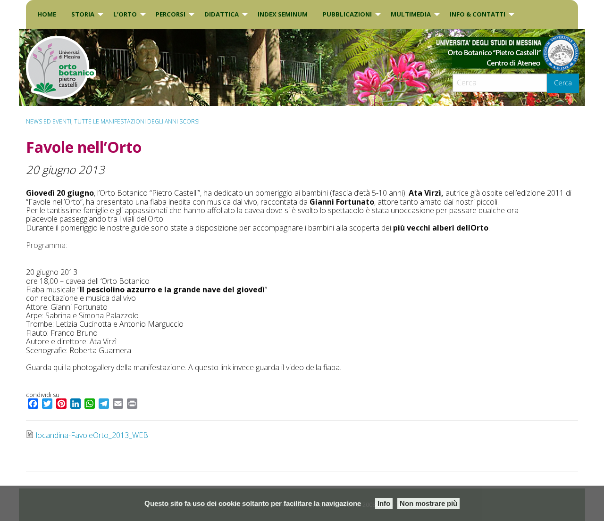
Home (46, 14)
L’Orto (125, 14)
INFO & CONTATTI (477, 14)
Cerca (563, 82)
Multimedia (411, 14)
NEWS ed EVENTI (48, 121)
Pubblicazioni (347, 14)
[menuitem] (47, 14)
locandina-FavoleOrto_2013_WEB (92, 435)
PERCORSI (170, 14)
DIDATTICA (221, 14)
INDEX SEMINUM (283, 14)
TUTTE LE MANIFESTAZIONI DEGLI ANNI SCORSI (137, 121)
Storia (82, 14)
